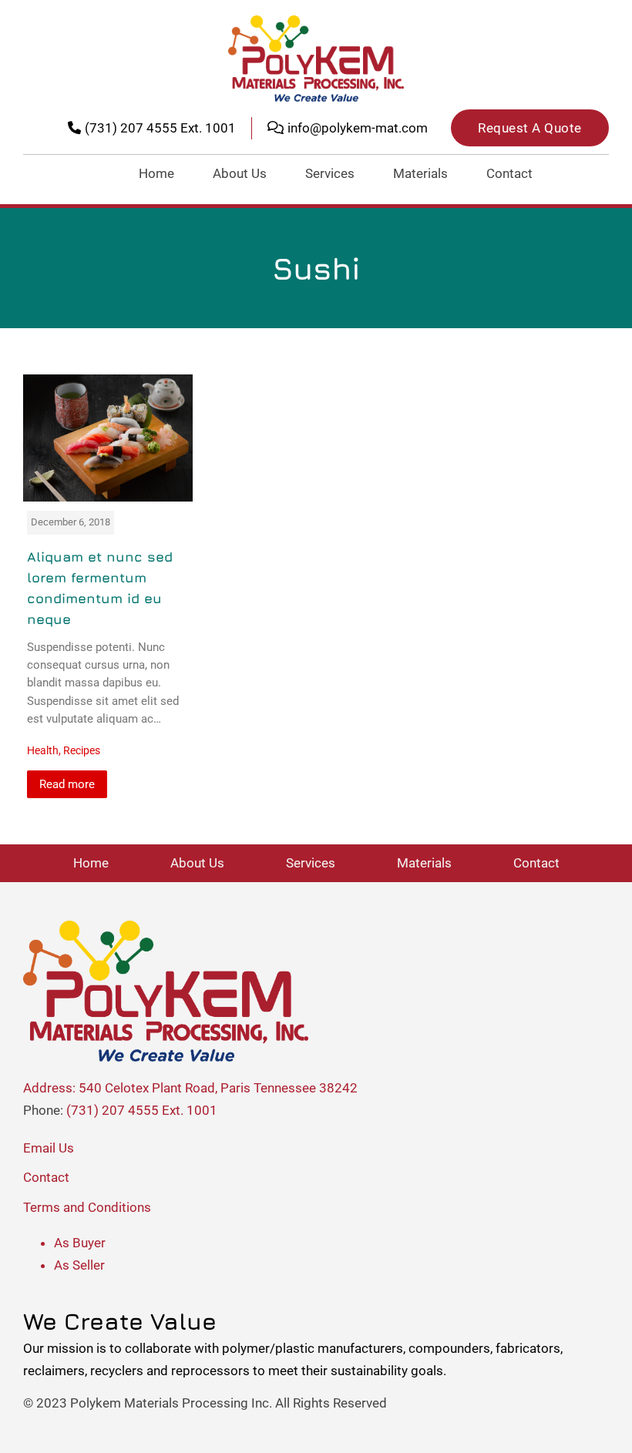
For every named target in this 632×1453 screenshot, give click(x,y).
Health (43, 750)
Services (330, 173)
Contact (509, 173)
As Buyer (80, 1242)
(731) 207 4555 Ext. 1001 (141, 1110)
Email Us (48, 1148)
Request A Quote (530, 128)
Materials (420, 173)
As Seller (79, 1265)
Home (156, 173)
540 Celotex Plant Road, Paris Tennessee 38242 (218, 1088)
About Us (240, 173)
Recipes (81, 750)
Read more (67, 784)
